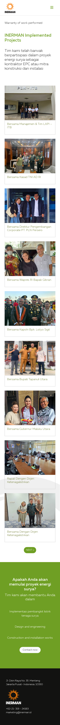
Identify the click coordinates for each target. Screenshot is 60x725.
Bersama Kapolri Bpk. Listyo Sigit (28, 329)
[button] (51, 8)
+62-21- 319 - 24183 (17, 709)
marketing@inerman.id (18, 712)
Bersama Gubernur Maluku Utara (28, 429)
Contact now (30, 650)
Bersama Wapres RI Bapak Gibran (29, 280)
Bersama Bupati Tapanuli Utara (27, 379)
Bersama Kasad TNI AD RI (24, 177)
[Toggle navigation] (51, 7)
